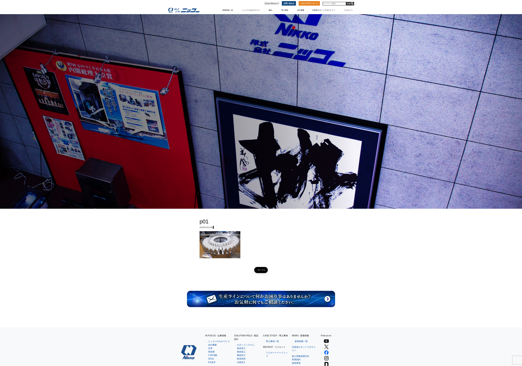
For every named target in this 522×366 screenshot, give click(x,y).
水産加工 (241, 362)
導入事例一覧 (272, 341)
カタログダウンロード (309, 3)
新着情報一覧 (227, 10)
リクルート (348, 10)
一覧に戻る (261, 270)
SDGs (211, 359)
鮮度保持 (241, 359)
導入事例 (284, 10)
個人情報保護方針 (300, 356)
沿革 (210, 348)
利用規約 (296, 359)
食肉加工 (241, 352)
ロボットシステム (245, 345)
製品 (270, 10)
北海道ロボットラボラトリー (323, 10)
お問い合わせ (289, 3)
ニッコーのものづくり (251, 10)
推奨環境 (296, 363)
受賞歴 (211, 352)
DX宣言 (212, 362)
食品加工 (241, 348)
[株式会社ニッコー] (189, 357)
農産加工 (241, 355)
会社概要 (300, 10)
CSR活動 (212, 355)
